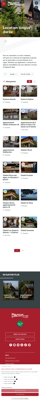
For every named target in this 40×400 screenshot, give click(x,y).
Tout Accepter (20, 394)
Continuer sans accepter (6, 366)
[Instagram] (15, 345)
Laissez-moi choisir (20, 390)
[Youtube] (18, 345)
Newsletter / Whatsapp (20, 334)
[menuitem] (20, 362)
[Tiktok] (25, 345)
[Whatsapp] (28, 345)
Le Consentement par (20, 398)
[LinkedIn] (21, 345)
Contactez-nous (20, 339)
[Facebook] (11, 345)
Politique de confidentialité (6, 387)
